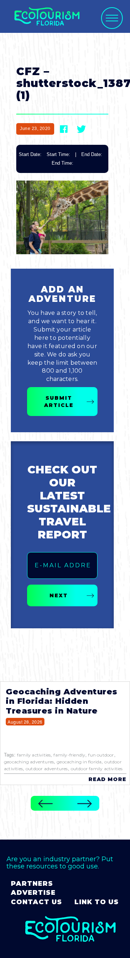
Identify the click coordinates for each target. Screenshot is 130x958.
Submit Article (59, 401)
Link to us (96, 902)
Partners (32, 884)
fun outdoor (101, 755)
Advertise (33, 893)
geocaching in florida (79, 761)
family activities (34, 755)
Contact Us (36, 902)
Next (58, 595)
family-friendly (69, 755)
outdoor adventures (47, 768)
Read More (107, 779)
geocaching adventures (29, 761)
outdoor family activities (97, 768)
